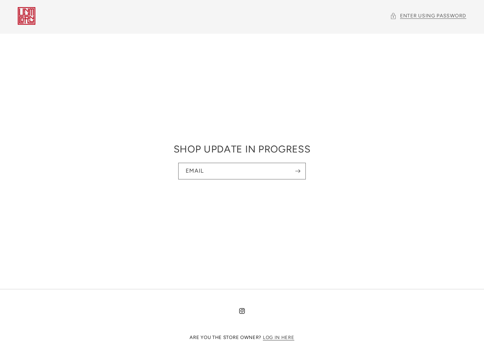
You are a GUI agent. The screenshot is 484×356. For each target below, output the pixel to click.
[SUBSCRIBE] (297, 171)
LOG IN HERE (278, 337)
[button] (428, 15)
